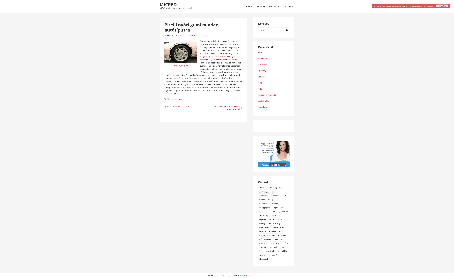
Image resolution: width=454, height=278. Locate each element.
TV (260, 251)
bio (285, 195)
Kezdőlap (249, 6)
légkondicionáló (275, 231)
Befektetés (263, 58)
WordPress (244, 275)
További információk (427, 6)
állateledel (263, 259)
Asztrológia (274, 6)
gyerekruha (283, 211)
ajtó (270, 188)
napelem (278, 239)
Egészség (262, 70)
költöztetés (264, 227)
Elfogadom (442, 6)
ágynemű (273, 255)
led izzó (262, 231)
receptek (275, 243)
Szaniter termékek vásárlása (179, 106)
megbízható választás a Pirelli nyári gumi (218, 56)
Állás (260, 52)
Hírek (260, 82)
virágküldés (282, 251)
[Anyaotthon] (274, 166)
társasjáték (269, 251)
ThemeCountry (224, 275)
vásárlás (262, 255)
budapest (272, 200)
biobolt (262, 200)
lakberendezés (278, 227)
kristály (262, 223)
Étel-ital (261, 76)
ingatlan (262, 219)
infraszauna (276, 215)
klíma (280, 219)
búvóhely (275, 203)
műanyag (282, 235)
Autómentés (264, 195)
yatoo (180, 35)
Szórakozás (263, 107)
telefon (283, 247)
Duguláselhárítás (279, 207)
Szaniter (262, 247)
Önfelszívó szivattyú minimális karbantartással (226, 108)
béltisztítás (263, 203)
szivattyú (273, 247)
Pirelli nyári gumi (174, 99)
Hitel (260, 89)
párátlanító (263, 243)
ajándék (278, 188)
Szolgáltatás (190, 35)
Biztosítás (262, 64)
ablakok (262, 188)
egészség (263, 211)
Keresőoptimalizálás (267, 95)
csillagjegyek (264, 207)
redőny (285, 243)
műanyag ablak (265, 239)
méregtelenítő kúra (267, 235)
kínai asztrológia (275, 223)
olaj (286, 239)
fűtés (273, 211)
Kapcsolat (261, 6)
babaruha (276, 195)
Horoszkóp (288, 6)
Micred (168, 4)
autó (274, 192)
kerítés (272, 219)
